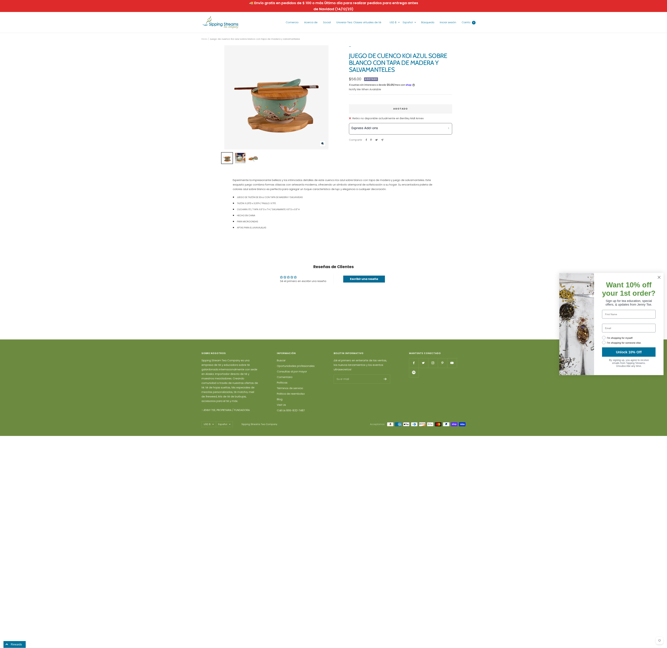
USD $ (393, 22)
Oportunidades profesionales (296, 366)
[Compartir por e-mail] (382, 140)
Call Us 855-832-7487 (291, 410)
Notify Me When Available (365, 89)
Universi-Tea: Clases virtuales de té (358, 22)
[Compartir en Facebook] (366, 140)
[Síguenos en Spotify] (414, 372)
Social (327, 22)
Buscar (281, 360)
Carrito (468, 22)
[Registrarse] (385, 379)
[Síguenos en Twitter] (423, 363)
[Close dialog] (659, 277)
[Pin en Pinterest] (371, 140)
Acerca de (311, 22)
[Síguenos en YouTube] (452, 363)
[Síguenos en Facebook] (414, 363)
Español (408, 22)
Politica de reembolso (291, 393)
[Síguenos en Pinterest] (442, 363)
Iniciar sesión (448, 22)
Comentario (285, 377)
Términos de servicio (290, 388)
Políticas (282, 382)
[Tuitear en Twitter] (376, 140)
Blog (279, 399)
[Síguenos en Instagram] (433, 363)
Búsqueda (427, 22)
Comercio (292, 22)
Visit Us (281, 405)
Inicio (204, 39)
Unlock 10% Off (629, 352)
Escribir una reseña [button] (364, 279)
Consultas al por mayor (292, 371)
